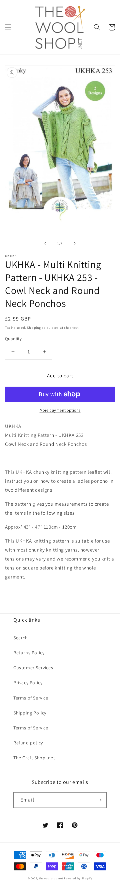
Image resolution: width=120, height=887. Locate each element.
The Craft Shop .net (34, 758)
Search (20, 638)
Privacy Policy (27, 683)
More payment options (60, 410)
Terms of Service (30, 698)
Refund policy (28, 743)
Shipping (34, 327)
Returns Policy (28, 653)
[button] (8, 27)
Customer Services (33, 668)
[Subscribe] (99, 800)
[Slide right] (74, 243)
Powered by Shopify (78, 878)
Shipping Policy (29, 713)
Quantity (13, 338)
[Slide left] (45, 243)
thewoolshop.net (51, 878)
